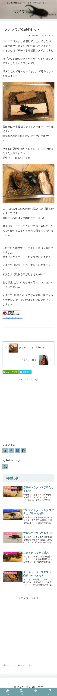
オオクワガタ (12, 372)
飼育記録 (27, 372)
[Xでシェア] (5, 450)
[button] (23, 450)
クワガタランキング (12, 317)
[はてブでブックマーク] (17, 450)
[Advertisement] (28, 410)
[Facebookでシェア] (11, 450)
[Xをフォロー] (5, 466)
